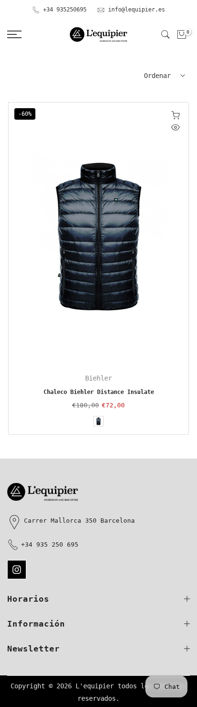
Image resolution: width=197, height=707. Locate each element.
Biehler (98, 378)
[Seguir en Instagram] (16, 569)
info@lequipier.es (136, 9)
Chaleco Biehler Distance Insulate (99, 392)
